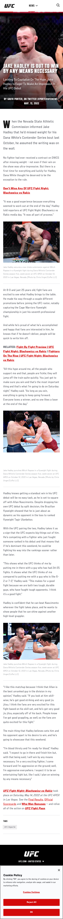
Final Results (35, 799)
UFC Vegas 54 (9, 827)
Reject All (31, 902)
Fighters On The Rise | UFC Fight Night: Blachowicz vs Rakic (31, 356)
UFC (6, 791)
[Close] (59, 870)
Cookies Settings (31, 892)
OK (31, 912)
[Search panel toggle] (58, 5)
